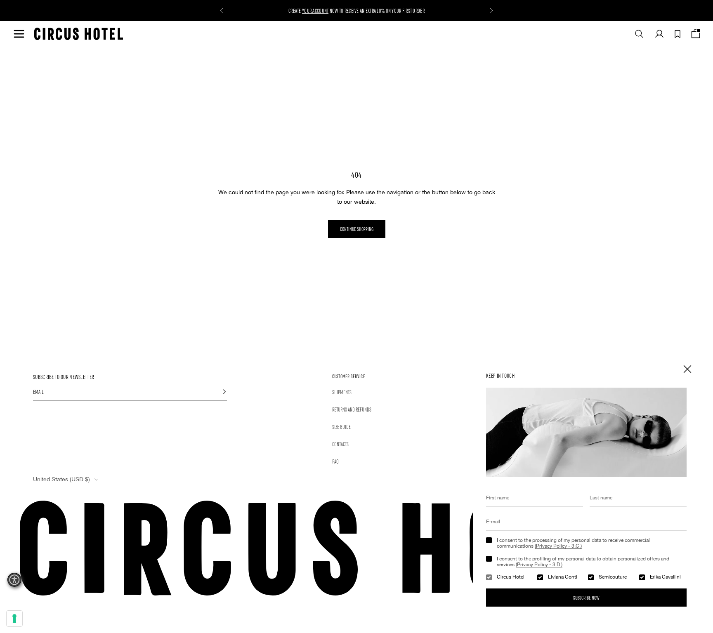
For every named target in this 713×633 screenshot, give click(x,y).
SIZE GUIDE (341, 426)
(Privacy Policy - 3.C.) (558, 546)
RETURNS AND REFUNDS (351, 409)
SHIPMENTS (342, 391)
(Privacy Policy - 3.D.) (539, 564)
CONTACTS (340, 443)
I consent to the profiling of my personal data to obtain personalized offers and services (583, 561)
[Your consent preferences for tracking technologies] (14, 618)
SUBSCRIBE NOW (586, 597)
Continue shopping (356, 229)
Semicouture (613, 577)
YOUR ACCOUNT (315, 10)
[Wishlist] (677, 34)
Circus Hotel (510, 577)
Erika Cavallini (665, 577)
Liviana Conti (562, 577)
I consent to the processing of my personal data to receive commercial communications (573, 543)
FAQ (335, 461)
